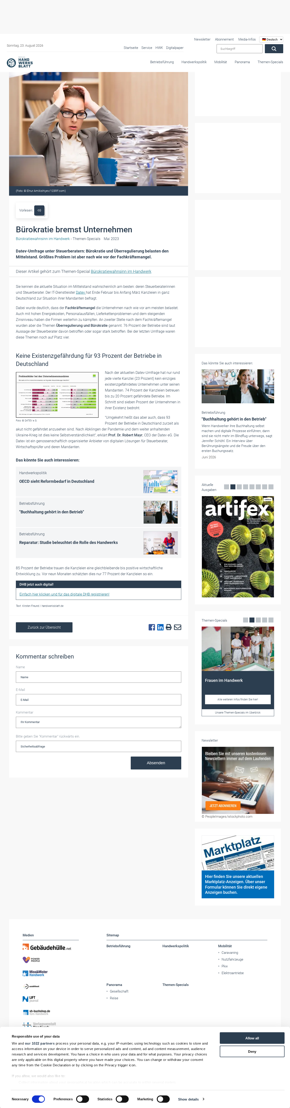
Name (20, 667)
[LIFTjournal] (51, 999)
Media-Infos (247, 39)
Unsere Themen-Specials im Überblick (238, 712)
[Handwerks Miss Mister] (51, 973)
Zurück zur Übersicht (44, 627)
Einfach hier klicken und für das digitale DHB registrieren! (64, 594)
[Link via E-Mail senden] (176, 627)
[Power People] (51, 960)
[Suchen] (274, 48)
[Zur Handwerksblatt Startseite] (20, 61)
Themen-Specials (270, 62)
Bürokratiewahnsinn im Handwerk (121, 271)
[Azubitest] (51, 986)
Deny (252, 1051)
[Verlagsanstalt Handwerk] (51, 1025)
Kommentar (24, 712)
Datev (81, 292)
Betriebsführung (162, 62)
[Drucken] (168, 627)
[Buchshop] (51, 1012)
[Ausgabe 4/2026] (238, 547)
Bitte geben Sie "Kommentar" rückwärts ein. (48, 736)
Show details (188, 1099)
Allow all (252, 1038)
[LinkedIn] (159, 627)
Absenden (156, 763)
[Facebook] (150, 627)
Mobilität (220, 62)
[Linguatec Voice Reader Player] (39, 210)
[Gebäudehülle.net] (51, 947)
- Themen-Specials (58, 239)
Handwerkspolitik (194, 62)
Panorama (242, 62)
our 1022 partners (40, 1043)
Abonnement (224, 39)
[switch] (82, 1099)
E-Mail (20, 690)
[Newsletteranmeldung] (238, 780)
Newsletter (202, 39)
